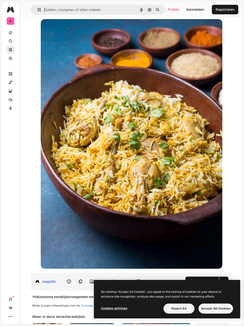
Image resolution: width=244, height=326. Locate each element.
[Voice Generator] (10, 108)
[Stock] (10, 49)
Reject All (179, 308)
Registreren (225, 9)
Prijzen (173, 9)
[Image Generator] (10, 91)
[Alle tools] (10, 74)
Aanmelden (195, 9)
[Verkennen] (10, 58)
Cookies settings (114, 308)
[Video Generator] (10, 99)
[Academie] (10, 308)
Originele (72, 28)
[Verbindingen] (10, 299)
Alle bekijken (75, 317)
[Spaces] (10, 82)
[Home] (10, 32)
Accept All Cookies (215, 308)
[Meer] (10, 316)
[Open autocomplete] (37, 9)
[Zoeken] (10, 41)
